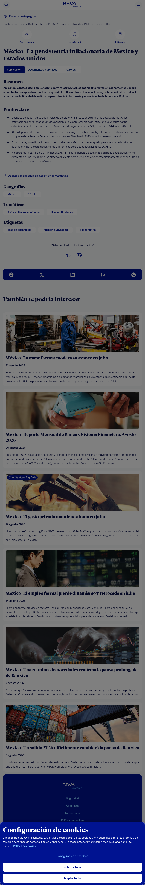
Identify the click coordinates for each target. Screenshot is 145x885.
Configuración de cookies (72, 856)
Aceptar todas (72, 878)
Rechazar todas (72, 867)
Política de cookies (24, 846)
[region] (72, 853)
